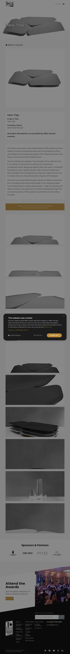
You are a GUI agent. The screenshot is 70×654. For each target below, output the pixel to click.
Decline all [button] (38, 335)
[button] (35, 330)
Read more (48, 327)
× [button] (63, 315)
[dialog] (35, 327)
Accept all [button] (54, 335)
